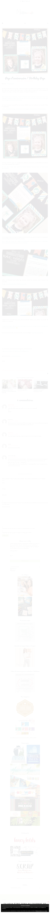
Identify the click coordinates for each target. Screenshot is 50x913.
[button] (48, 901)
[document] (25, 456)
